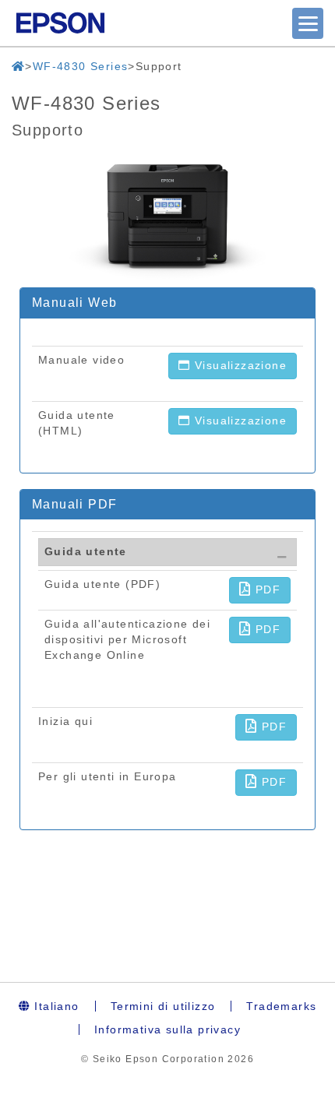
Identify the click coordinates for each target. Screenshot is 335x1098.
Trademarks (281, 1006)
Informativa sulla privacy (167, 1029)
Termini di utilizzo (163, 1006)
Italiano (54, 1006)
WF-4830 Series (81, 66)
